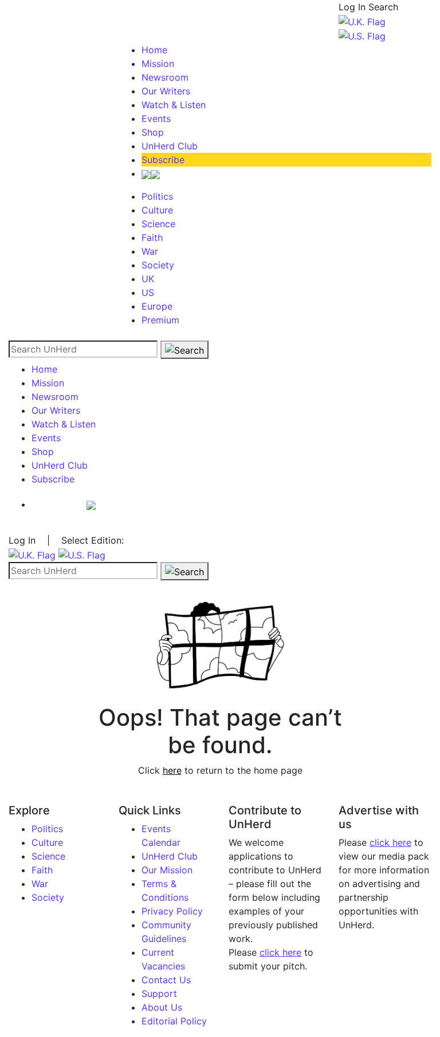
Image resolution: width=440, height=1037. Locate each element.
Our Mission (167, 870)
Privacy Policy (172, 911)
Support (159, 993)
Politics (157, 196)
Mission (158, 63)
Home (154, 50)
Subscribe (163, 159)
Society (158, 265)
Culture (157, 210)
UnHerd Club (170, 146)
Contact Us (166, 979)
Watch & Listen (174, 104)
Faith (152, 237)
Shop (153, 132)
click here (280, 952)
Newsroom (165, 77)
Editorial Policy (174, 1021)
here (172, 770)
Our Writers (166, 91)
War (150, 251)
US (148, 292)
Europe (157, 306)
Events (156, 118)
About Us (162, 1007)
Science (158, 223)
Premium (160, 320)
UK (148, 278)
